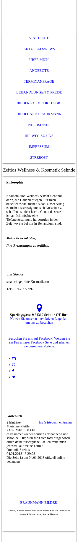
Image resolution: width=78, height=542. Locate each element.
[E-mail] (14, 358)
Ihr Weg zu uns (39, 136)
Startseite (39, 38)
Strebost (39, 157)
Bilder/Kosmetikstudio (39, 103)
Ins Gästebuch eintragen (55, 422)
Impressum (39, 146)
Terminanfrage (39, 81)
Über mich (39, 60)
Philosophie (39, 125)
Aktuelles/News (39, 49)
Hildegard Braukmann (39, 114)
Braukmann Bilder (38, 502)
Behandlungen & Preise (39, 92)
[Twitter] (13, 377)
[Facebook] (13, 371)
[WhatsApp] (13, 365)
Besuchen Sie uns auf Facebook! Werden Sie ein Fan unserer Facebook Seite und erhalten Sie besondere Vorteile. (39, 342)
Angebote (39, 70)
